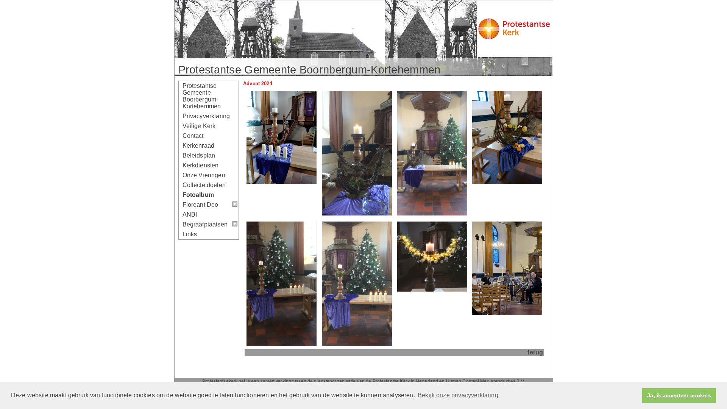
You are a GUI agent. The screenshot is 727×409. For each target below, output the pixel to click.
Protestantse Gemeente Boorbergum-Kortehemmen (202, 96)
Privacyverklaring (206, 116)
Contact (193, 136)
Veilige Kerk (199, 126)
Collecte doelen (204, 185)
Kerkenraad (199, 145)
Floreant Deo (200, 204)
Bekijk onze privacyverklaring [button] (458, 395)
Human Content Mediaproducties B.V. (485, 381)
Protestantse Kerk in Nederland (405, 381)
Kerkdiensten (201, 165)
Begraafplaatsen (205, 224)
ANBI (190, 214)
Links (190, 234)
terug (535, 352)
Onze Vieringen (204, 175)
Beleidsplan (199, 155)
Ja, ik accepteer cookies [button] (679, 395)
